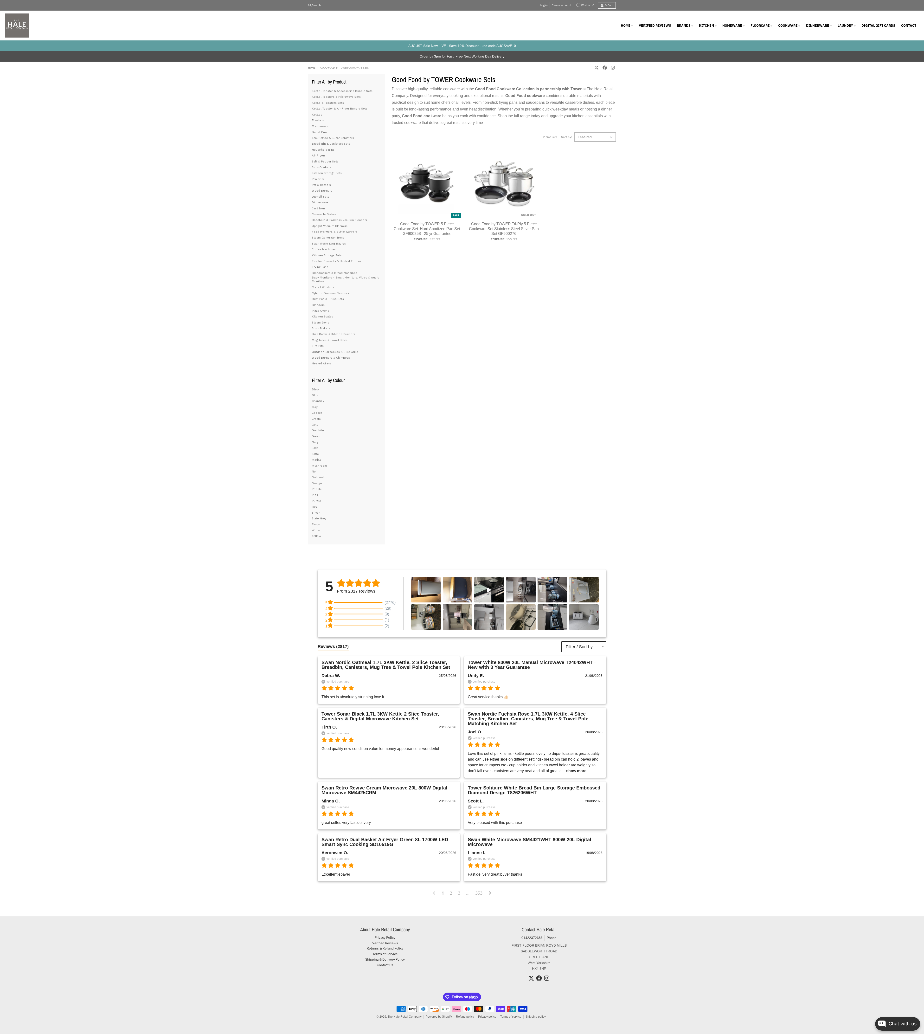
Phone (552, 938)
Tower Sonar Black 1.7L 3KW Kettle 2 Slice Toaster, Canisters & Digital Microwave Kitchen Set (380, 716)
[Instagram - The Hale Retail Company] (613, 68)
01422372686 (532, 938)
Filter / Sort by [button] (579, 647)
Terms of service (510, 1016)
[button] (426, 589)
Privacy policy (487, 1016)
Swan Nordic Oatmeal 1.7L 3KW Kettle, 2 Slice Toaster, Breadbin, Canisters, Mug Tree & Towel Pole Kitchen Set (385, 665)
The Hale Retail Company (405, 1016)
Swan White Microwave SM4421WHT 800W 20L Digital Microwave (529, 842)
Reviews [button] (333, 646)
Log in (544, 5)
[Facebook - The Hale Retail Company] (605, 68)
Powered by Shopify (439, 1016)
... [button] (573, 771)
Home (311, 67)
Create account (561, 5)
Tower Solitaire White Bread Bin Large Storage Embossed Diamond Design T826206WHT (534, 790)
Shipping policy (536, 1016)
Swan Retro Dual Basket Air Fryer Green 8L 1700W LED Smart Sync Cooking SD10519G (384, 842)
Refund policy (465, 1016)
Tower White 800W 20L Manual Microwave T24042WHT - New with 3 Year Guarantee (532, 665)
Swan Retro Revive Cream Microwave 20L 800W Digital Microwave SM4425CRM (384, 790)
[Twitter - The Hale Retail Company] (596, 68)
